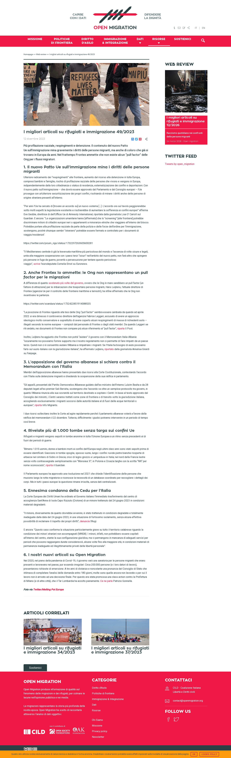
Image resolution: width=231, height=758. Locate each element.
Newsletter (98, 736)
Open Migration (115, 17)
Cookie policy (209, 754)
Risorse (96, 710)
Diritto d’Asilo (99, 687)
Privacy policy (99, 731)
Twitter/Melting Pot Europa (48, 589)
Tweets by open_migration (179, 163)
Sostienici (35, 667)
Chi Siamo (97, 719)
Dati (94, 704)
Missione (97, 725)
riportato (109, 349)
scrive (36, 263)
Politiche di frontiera (103, 693)
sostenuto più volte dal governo (66, 283)
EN (203, 28)
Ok (193, 754)
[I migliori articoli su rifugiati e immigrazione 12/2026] (186, 113)
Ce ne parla (106, 581)
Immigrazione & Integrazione (108, 699)
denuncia (85, 521)
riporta (120, 328)
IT (196, 28)
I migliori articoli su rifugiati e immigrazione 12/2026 (186, 121)
